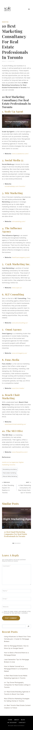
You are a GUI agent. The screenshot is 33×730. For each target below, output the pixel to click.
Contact (22, 722)
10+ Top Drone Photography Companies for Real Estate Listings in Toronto (17, 685)
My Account (12, 722)
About (16, 719)
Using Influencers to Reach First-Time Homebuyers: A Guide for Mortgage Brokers (17, 639)
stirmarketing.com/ (19, 221)
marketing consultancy (10, 469)
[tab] (13, 543)
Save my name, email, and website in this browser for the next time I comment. (17, 612)
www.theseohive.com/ (20, 452)
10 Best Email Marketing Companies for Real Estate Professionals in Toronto (15, 534)
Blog (23, 719)
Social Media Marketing (10, 476)
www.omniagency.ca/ (19, 353)
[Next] (28, 524)
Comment (7, 566)
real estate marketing (9, 473)
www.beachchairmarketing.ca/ (15, 424)
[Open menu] (28, 9)
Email (5, 599)
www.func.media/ (18, 388)
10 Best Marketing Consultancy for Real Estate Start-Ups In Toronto (24, 487)
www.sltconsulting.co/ (20, 323)
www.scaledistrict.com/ (20, 153)
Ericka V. (4, 61)
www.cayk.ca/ (17, 288)
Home (10, 719)
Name (5, 591)
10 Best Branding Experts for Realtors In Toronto (8, 487)
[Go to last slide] (4, 524)
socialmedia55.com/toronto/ (15, 186)
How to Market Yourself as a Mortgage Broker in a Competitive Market (16, 669)
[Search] (28, 626)
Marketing (5, 22)
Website (5, 607)
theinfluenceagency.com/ (21, 257)
